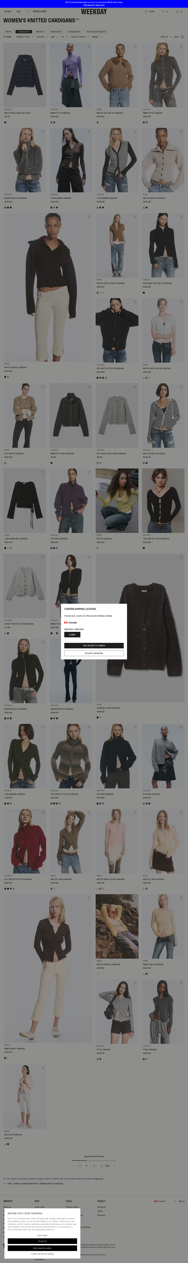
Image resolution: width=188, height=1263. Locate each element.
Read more (42, 1236)
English (72, 634)
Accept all (42, 1241)
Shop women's (89, 5)
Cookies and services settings (42, 1254)
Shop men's (100, 5)
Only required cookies (42, 1248)
